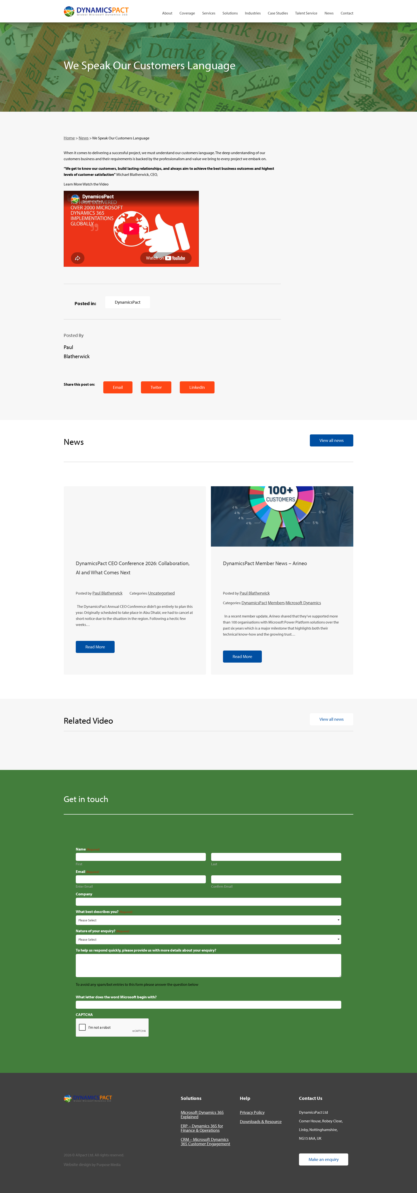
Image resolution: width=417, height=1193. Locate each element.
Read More (95, 647)
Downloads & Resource (261, 1121)
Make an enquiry (324, 1159)
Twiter (156, 387)
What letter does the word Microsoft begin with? (116, 997)
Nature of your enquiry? (102, 931)
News (329, 13)
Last (214, 864)
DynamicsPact (127, 302)
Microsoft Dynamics (303, 602)
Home (69, 138)
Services (208, 13)
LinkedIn (197, 387)
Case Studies (278, 13)
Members (276, 602)
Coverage (187, 13)
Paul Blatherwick (107, 593)
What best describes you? (104, 911)
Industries (253, 13)
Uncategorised (161, 593)
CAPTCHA (84, 1014)
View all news (332, 440)
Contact (347, 13)
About (167, 13)
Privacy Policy (252, 1112)
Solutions (230, 13)
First (79, 864)
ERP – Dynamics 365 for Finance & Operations (202, 1128)
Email (118, 387)
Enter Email (84, 886)
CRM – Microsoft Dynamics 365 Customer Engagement (205, 1141)
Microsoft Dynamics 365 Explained (202, 1114)
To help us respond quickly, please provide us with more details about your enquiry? (146, 950)
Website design (77, 1164)
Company (84, 894)
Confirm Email (222, 886)
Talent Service (306, 13)
